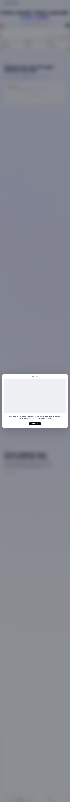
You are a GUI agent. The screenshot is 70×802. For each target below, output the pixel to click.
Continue (34, 423)
